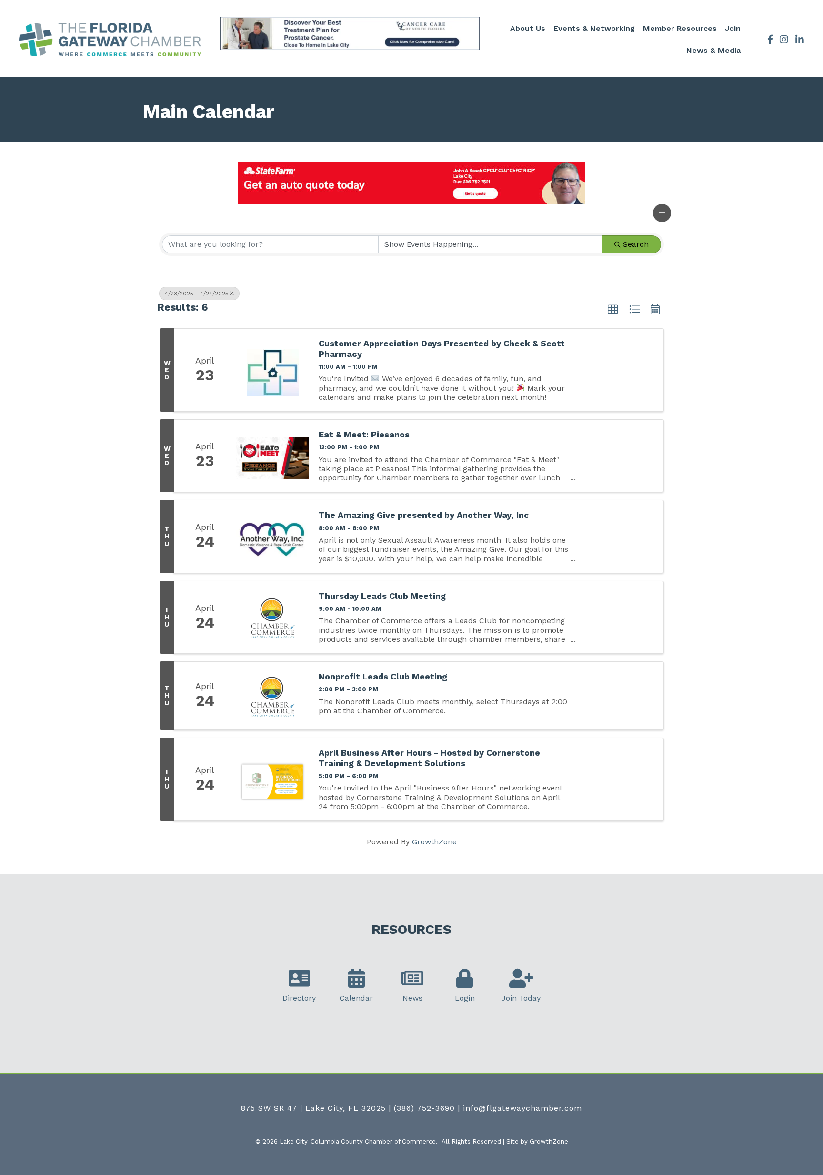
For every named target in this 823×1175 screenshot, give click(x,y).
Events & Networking (594, 28)
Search (636, 244)
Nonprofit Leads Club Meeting (383, 676)
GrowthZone (434, 841)
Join (733, 28)
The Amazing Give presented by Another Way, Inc (424, 515)
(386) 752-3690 (424, 1108)
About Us (527, 28)
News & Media (713, 50)
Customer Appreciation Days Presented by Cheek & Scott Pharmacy (442, 348)
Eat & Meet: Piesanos (364, 434)
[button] (662, 213)
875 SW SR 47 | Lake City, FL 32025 (313, 1108)
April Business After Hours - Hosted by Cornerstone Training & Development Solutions (429, 758)
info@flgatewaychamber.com (522, 1108)
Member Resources (680, 28)
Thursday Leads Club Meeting (382, 596)
